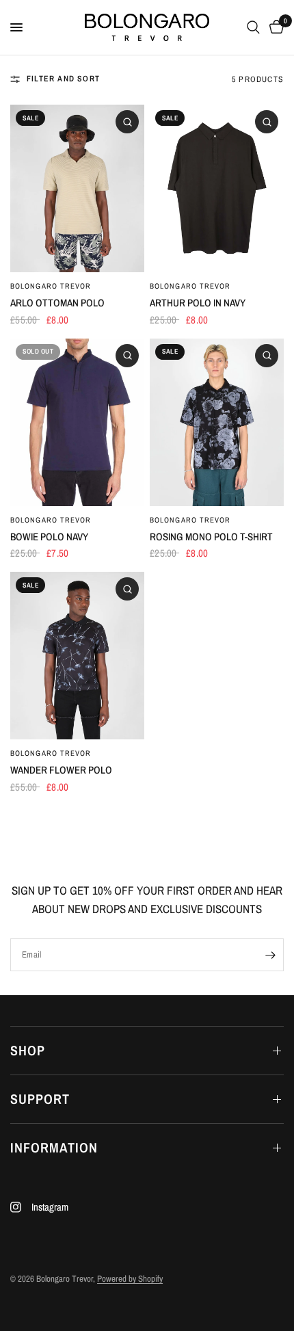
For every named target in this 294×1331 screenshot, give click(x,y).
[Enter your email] (270, 954)
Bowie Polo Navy (49, 536)
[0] (274, 27)
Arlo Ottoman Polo (57, 302)
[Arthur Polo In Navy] (217, 188)
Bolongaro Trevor (51, 286)
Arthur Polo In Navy (197, 302)
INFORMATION (54, 1147)
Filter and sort (63, 78)
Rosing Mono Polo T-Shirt (211, 536)
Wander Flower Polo (61, 770)
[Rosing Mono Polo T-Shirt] (217, 422)
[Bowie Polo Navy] (77, 422)
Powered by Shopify (130, 1278)
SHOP (27, 1050)
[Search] (253, 27)
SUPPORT (40, 1099)
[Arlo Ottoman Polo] (77, 188)
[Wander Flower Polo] (77, 655)
